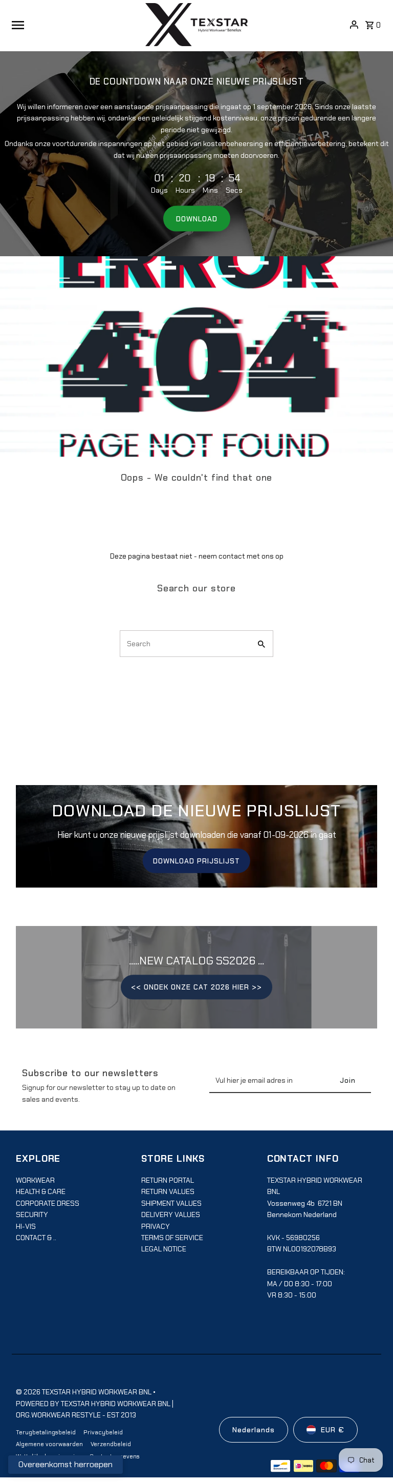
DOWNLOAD (196, 218)
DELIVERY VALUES (170, 1214)
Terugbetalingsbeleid (46, 1432)
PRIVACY (155, 1226)
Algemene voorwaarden (49, 1444)
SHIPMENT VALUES (171, 1203)
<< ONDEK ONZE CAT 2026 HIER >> (196, 987)
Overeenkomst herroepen (65, 1464)
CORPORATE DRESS (47, 1203)
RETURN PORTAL (167, 1180)
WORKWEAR (35, 1180)
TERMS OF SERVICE (172, 1237)
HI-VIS (26, 1226)
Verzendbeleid (111, 1444)
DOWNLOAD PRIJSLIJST (196, 860)
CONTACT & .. (36, 1237)
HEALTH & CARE (41, 1191)
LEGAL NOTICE (163, 1248)
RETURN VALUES (167, 1191)
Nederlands (253, 1429)
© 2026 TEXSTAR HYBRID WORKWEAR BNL (84, 1391)
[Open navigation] (75, 24)
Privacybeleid (103, 1432)
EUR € (332, 1429)
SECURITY (32, 1214)
